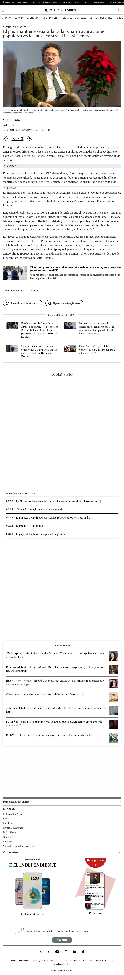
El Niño (34, 2)
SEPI (5, 818)
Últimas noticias (22, 2)
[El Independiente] (62, 10)
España (19, 17)
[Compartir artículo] (5, 138)
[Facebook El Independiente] (48, 952)
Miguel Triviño (12, 120)
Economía (33, 17)
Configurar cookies (62, 964)
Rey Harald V (78, 2)
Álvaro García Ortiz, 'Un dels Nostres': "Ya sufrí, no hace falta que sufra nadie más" (97, 350)
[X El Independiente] (41, 952)
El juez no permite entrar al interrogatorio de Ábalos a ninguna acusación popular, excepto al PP (75, 269)
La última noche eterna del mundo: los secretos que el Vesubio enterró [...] (58, 501)
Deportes (106, 17)
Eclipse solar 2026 (12, 814)
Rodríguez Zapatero (13, 827)
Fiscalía (34, 291)
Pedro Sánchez (10, 832)
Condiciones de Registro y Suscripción (77, 960)
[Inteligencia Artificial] (32, 908)
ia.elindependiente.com (32, 914)
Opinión (6, 17)
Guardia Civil (10, 837)
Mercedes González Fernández (19, 846)
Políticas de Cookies (104, 960)
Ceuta (68, 2)
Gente (93, 17)
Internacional (51, 17)
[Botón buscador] (120, 10)
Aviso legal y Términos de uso (45, 960)
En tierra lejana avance (94, 2)
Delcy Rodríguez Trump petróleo (51, 2)
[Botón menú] (4, 10)
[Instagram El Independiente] (66, 952)
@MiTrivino (9, 125)
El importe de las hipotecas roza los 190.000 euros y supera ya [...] (53, 517)
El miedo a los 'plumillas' (30, 525)
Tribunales (19, 27)
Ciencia (67, 17)
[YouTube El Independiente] (57, 952)
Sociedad (80, 17)
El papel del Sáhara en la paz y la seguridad (41, 534)
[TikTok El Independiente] (83, 952)
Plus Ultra (8, 823)
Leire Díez (8, 841)
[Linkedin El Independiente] (74, 952)
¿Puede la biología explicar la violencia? (39, 509)
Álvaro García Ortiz (15, 291)
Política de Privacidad (20, 960)
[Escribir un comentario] (29, 138)
